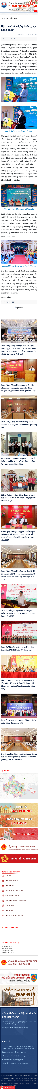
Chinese (30, 9)
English (11, 9)
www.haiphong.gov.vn (7, 1078)
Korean (24, 9)
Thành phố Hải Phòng (22, 6)
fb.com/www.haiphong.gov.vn (13, 1060)
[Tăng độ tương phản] (12, 39)
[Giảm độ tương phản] (15, 39)
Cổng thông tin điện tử (18, 3)
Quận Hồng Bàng (11, 18)
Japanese (17, 9)
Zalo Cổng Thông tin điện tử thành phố (15, 1063)
